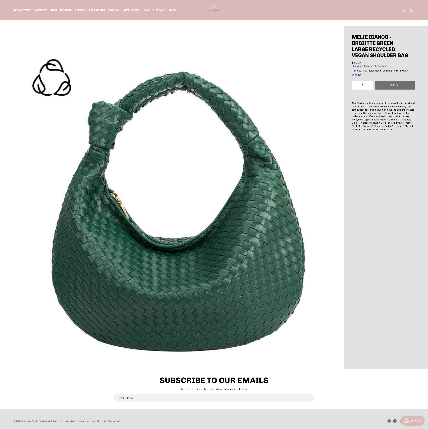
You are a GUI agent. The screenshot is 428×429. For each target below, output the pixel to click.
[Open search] (396, 10)
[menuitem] (172, 10)
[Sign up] (310, 398)
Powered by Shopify (48, 421)
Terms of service (98, 421)
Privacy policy (82, 421)
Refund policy (67, 421)
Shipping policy (115, 421)
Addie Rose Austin (29, 421)
